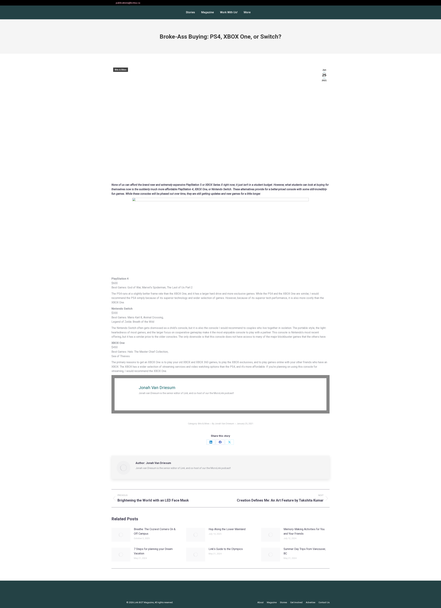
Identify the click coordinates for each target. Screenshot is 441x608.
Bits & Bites (120, 70)
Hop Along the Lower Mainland (227, 529)
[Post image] (120, 535)
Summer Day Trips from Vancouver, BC (305, 551)
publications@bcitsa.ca (128, 3)
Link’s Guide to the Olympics (226, 549)
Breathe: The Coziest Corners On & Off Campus (155, 531)
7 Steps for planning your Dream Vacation (153, 551)
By (223, 423)
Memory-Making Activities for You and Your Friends (304, 531)
